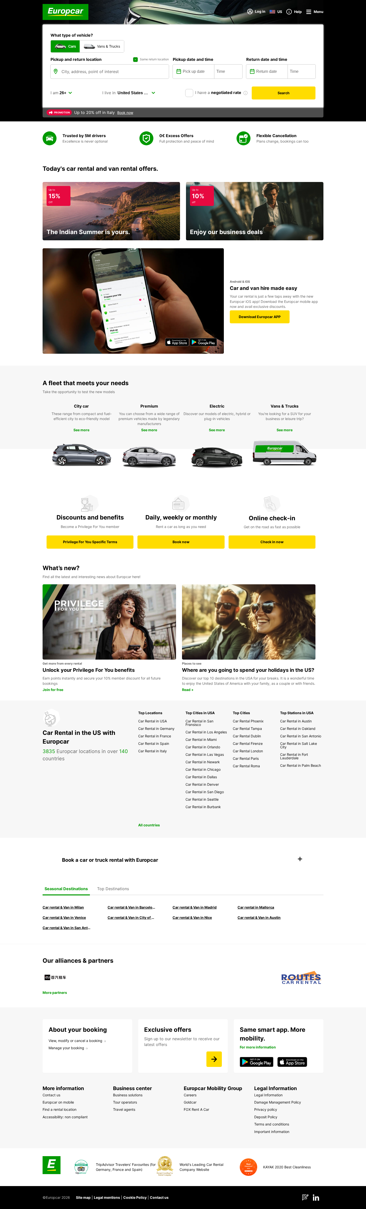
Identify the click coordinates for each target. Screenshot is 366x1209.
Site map (83, 1197)
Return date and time (266, 59)
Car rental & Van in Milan (63, 907)
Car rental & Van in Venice (64, 917)
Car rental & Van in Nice (192, 917)
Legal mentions (107, 1197)
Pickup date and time (193, 59)
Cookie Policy (135, 1197)
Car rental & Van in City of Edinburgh (132, 917)
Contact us (159, 1197)
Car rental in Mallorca (256, 907)
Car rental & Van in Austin (259, 917)
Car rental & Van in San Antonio (67, 928)
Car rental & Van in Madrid (195, 907)
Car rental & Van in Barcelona (132, 907)
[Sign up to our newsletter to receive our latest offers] (214, 1059)
